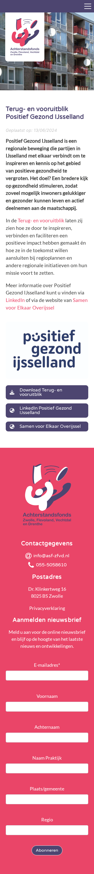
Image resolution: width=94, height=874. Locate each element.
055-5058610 (51, 565)
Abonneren (47, 850)
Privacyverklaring (47, 608)
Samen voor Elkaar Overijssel (50, 426)
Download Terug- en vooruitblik (41, 392)
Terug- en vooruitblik (41, 220)
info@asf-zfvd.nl (51, 556)
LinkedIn (16, 300)
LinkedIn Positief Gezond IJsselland (46, 410)
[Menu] (87, 6)
